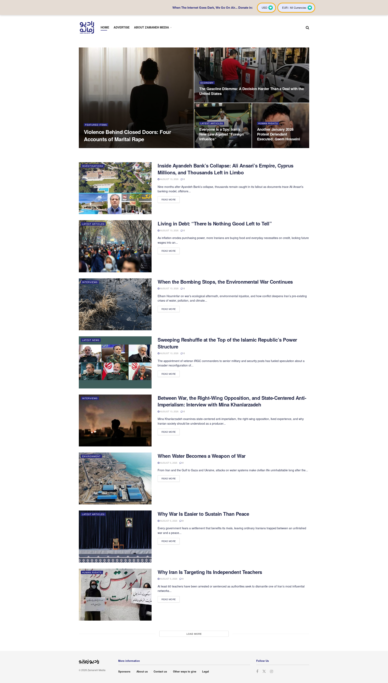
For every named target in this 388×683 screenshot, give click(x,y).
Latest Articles (211, 123)
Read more (168, 199)
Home (105, 27)
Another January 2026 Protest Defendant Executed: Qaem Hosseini (278, 134)
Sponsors (124, 671)
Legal (205, 671)
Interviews (90, 282)
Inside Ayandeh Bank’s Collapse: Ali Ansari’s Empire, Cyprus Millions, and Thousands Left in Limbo (225, 169)
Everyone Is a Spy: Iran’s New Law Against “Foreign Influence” (221, 134)
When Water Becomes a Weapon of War (202, 455)
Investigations (92, 165)
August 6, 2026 (168, 462)
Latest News (90, 340)
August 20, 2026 (95, 146)
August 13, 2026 (168, 179)
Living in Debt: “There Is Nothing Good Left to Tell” (215, 223)
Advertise (122, 27)
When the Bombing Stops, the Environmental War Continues (225, 281)
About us (142, 671)
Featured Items (96, 124)
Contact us (160, 671)
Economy (206, 82)
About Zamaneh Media (151, 27)
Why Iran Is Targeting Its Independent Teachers (210, 571)
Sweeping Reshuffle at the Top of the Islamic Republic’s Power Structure (227, 343)
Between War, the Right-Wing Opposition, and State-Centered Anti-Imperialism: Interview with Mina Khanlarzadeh (232, 401)
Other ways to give (184, 671)
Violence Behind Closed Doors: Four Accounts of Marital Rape (127, 135)
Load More (194, 633)
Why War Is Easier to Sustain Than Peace (203, 513)
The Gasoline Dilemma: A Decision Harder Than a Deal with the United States (251, 91)
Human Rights (268, 123)
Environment (91, 456)
